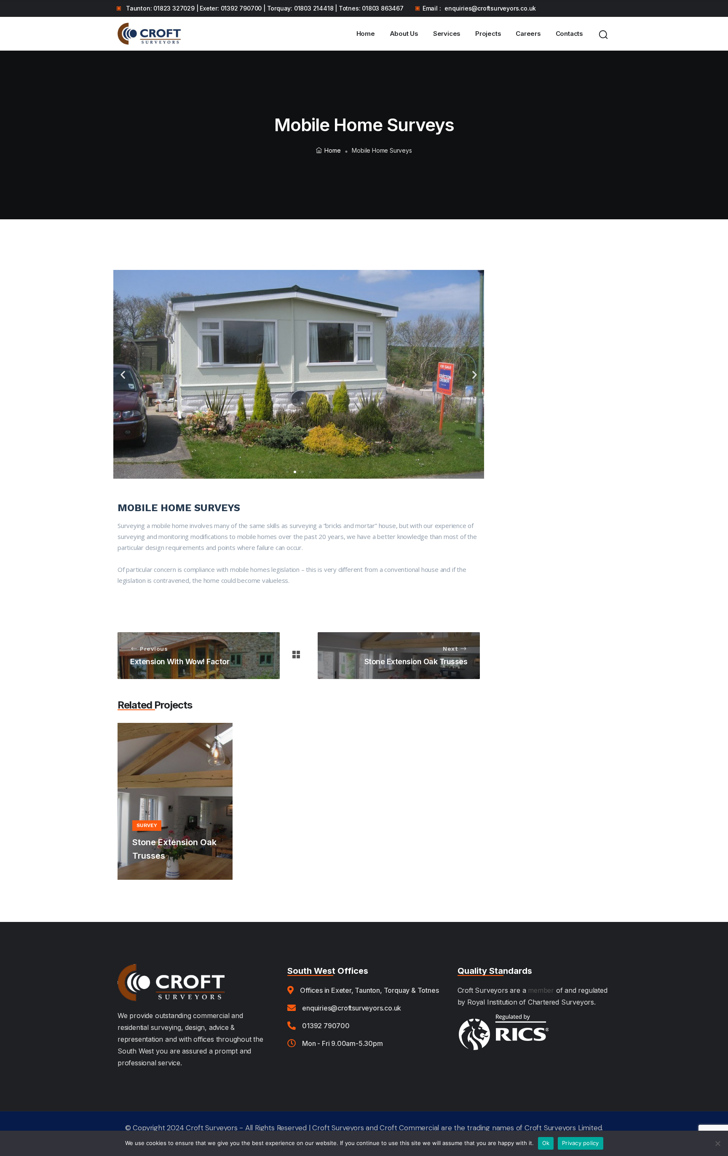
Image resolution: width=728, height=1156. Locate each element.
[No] (717, 1143)
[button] (123, 374)
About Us (404, 34)
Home (365, 34)
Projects (488, 34)
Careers (528, 34)
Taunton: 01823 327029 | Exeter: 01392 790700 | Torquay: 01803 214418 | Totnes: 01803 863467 (265, 8)
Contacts (569, 34)
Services (446, 34)
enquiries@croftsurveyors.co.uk (490, 8)
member (541, 990)
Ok (546, 1143)
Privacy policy (580, 1143)
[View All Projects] (296, 655)
